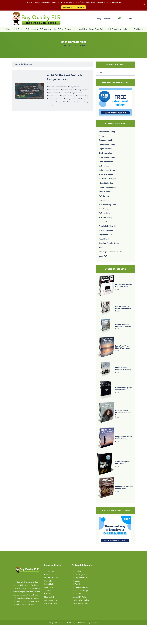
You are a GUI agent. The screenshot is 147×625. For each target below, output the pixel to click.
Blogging (102, 136)
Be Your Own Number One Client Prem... (123, 285)
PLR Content (104, 196)
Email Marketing (105, 153)
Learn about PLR (50, 600)
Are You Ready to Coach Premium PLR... (123, 307)
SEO (101, 247)
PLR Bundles (76, 571)
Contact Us (48, 574)
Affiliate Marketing (107, 131)
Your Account (49, 571)
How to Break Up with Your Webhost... (123, 389)
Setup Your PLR (50, 594)
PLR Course (104, 200)
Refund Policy (49, 584)
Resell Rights (104, 239)
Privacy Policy (49, 587)
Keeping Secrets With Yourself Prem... (123, 438)
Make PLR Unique (106, 174)
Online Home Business (108, 187)
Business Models (106, 140)
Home (64, 45)
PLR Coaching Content (80, 574)
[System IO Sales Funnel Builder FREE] (115, 101)
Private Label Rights (107, 226)
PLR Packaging (105, 209)
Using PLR (103, 256)
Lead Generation (106, 161)
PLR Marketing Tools (107, 204)
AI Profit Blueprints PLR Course (122, 463)
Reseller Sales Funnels (79, 603)
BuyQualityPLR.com (79, 623)
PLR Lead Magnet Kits (79, 587)
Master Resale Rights (108, 179)
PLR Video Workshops (79, 590)
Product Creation (106, 230)
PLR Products (104, 213)
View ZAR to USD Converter (73, 7)
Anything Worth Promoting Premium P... (123, 412)
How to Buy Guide (51, 577)
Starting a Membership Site (110, 252)
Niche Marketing (106, 183)
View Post (29, 90)
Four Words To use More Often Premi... (122, 347)
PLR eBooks (75, 581)
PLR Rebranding (105, 217)
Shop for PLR (49, 597)
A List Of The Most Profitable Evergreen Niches (65, 77)
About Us (47, 590)
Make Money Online (107, 170)
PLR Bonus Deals (50, 603)
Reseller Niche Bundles (80, 600)
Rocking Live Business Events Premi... (124, 487)
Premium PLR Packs (78, 597)
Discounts (48, 581)
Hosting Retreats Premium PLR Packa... (123, 325)
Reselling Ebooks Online (109, 243)
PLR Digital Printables (79, 577)
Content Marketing (107, 144)
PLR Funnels (75, 584)
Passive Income (105, 191)
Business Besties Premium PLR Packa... (123, 369)
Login (130, 18)
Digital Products (105, 149)
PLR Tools (103, 221)
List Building (104, 166)
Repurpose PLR (105, 234)
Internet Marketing (107, 157)
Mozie (51, 83)
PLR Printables (76, 594)
